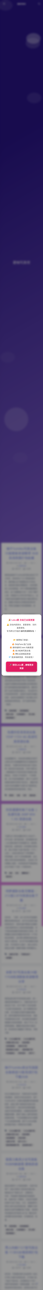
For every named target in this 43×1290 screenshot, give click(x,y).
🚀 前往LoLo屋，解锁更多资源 (21, 666)
